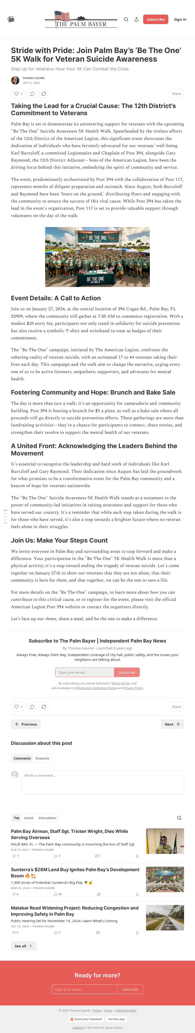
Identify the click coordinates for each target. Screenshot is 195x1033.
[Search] (126, 19)
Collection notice (125, 1010)
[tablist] (31, 758)
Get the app (116, 1019)
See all (20, 946)
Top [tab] (16, 818)
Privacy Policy (133, 688)
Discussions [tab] (47, 818)
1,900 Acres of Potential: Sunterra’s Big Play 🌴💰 (52, 882)
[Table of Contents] (5, 516)
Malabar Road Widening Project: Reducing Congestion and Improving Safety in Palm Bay (75, 911)
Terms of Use (120, 683)
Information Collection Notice (96, 688)
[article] (97, 843)
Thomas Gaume (33, 78)
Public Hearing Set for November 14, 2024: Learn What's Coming (64, 920)
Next (169, 724)
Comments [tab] (22, 758)
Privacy (97, 1010)
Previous (29, 724)
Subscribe (156, 19)
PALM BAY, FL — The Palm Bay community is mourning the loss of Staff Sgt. (73, 844)
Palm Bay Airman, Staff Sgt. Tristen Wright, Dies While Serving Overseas (69, 834)
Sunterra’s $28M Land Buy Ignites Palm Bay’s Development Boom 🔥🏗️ (75, 873)
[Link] (4, 109)
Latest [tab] (29, 818)
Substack (78, 1028)
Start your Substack (88, 1019)
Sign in (180, 19)
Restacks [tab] (42, 758)
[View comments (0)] (32, 94)
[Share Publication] (136, 19)
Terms (108, 1010)
